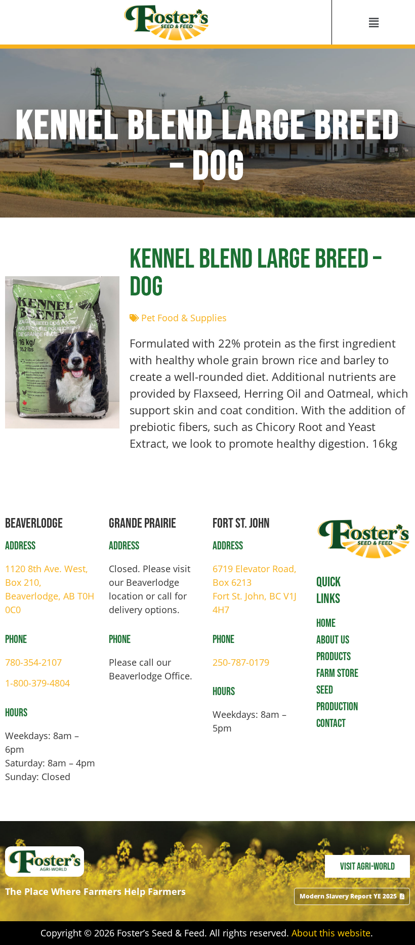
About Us (332, 640)
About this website (331, 933)
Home (326, 623)
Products (333, 657)
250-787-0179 (241, 662)
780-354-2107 (33, 662)
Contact (331, 724)
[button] (373, 22)
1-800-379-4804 (37, 683)
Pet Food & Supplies (184, 318)
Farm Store (337, 673)
